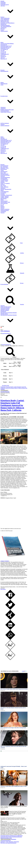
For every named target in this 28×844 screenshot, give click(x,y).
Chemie (2, 170)
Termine (2, 30)
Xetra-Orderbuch (10, 835)
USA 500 (2, 50)
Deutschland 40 (4, 44)
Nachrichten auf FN (5, 4)
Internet (2, 190)
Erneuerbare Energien (5, 175)
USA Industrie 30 (4, 49)
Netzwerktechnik (4, 203)
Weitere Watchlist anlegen (6, 306)
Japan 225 (3, 57)
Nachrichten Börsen (5, 836)
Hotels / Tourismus (4, 186)
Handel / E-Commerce (5, 183)
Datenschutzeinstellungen (6, 839)
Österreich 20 (3, 56)
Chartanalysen (3, 27)
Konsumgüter (3, 192)
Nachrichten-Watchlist (5, 308)
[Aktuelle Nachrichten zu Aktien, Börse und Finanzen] (6, 333)
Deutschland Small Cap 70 (6, 45)
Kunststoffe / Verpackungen (6, 195)
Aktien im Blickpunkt (5, 18)
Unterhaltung (3, 211)
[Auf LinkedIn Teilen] (10, 629)
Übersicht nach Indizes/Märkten (7, 43)
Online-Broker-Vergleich (6, 112)
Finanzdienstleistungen (5, 177)
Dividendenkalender (5, 110)
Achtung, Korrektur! (5, 560)
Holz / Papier (3, 185)
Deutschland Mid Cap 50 (6, 47)
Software (2, 208)
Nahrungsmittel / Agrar (5, 202)
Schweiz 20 (3, 55)
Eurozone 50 (3, 52)
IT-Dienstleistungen (5, 191)
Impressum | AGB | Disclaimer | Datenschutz (10, 841)
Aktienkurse (3, 107)
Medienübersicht (4, 83)
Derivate (22, 263)
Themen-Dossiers (4, 31)
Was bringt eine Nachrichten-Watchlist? (9, 312)
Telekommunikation (5, 210)
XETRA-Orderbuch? (5, 125)
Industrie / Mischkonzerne (6, 189)
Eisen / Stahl (3, 172)
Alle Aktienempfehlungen (6, 26)
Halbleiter (3, 182)
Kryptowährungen (4, 284)
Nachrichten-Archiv (8, 838)
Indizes (2, 42)
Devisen (21, 283)
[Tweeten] (10, 609)
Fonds (21, 242)
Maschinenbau (4, 198)
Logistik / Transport (5, 196)
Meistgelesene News (5, 21)
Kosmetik (2, 193)
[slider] (2, 396)
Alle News (3, 5)
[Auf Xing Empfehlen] (10, 619)
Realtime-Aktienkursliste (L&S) (7, 109)
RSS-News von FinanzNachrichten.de (8, 842)
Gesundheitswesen (4, 179)
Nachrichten (3, 2)
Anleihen (22, 253)
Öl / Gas (2, 204)
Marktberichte (3, 24)
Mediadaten (13, 839)
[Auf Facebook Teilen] (10, 599)
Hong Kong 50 (4, 58)
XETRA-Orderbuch (5, 123)
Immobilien (3, 188)
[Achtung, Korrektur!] (13, 559)
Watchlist (22, 304)
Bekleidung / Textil (4, 168)
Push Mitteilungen (4, 390)
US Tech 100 (3, 51)
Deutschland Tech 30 (5, 48)
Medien (2, 82)
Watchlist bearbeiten (5, 310)
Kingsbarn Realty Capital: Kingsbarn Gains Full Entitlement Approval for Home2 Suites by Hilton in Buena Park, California (12, 405)
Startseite (2, 1)
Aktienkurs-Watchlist (5, 309)
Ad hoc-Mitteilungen (5, 19)
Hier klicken (3, 589)
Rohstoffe (3, 206)
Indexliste (2, 138)
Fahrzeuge (3, 176)
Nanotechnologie (4, 201)
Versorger (2, 212)
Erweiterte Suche (4, 96)
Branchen (2, 70)
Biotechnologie (4, 169)
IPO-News (3, 28)
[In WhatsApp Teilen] (10, 639)
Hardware (3, 184)
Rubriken (2, 17)
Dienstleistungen (4, 171)
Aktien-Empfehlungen (13, 836)
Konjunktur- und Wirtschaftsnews (7, 22)
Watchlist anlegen (4, 313)
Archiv (2, 84)
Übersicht (2, 124)
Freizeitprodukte (4, 178)
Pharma (2, 205)
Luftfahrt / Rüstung (4, 197)
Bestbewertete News (5, 20)
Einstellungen (3, 311)
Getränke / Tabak (4, 181)
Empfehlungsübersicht (5, 25)
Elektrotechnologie (4, 173)
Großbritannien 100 (5, 54)
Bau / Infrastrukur (4, 166)
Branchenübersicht (4, 71)
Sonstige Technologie (5, 209)
